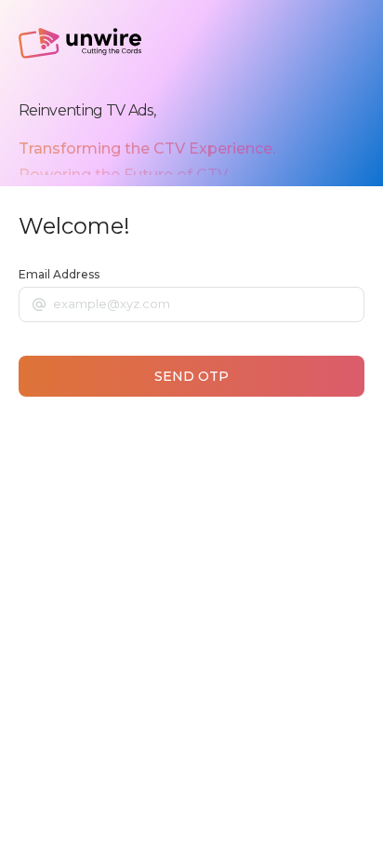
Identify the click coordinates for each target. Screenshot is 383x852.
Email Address (59, 274)
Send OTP (191, 376)
